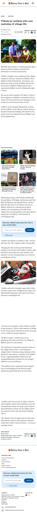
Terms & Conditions (8, 458)
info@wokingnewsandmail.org (14, 510)
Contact (4, 460)
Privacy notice (9, 235)
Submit (29, 230)
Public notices (6, 465)
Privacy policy (6, 462)
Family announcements (9, 467)
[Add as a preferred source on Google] (18, 32)
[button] (4, 3)
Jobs (3, 463)
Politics (10, 16)
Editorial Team (7, 30)
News (3, 16)
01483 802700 (11, 507)
